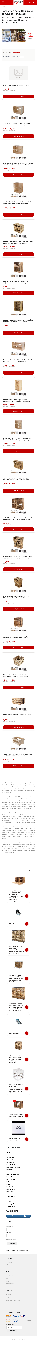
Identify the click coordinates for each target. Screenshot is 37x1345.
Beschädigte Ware (10, 1275)
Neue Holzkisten (11, 1189)
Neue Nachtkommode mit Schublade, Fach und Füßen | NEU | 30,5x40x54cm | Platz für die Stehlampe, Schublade (18, 597)
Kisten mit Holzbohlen (12, 1174)
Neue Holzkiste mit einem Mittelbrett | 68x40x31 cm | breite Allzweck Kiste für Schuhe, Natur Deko (17, 360)
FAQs (7, 1278)
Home (3, 6)
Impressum (8, 1297)
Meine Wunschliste (19, 1216)
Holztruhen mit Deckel (12, 1172)
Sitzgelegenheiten (11, 1204)
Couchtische (10, 1162)
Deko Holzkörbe (11, 1164)
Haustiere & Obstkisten (13, 1167)
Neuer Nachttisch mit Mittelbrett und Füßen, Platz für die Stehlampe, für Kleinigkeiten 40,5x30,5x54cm (18, 636)
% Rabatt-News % (11, 1324)
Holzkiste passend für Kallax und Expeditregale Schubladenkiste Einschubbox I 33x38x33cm (15, 675)
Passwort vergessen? (11, 1250)
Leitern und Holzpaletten (13, 1182)
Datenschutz (8, 1294)
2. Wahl (8, 1155)
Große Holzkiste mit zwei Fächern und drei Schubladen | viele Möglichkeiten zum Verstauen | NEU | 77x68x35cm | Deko (18, 557)
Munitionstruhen (11, 1186)
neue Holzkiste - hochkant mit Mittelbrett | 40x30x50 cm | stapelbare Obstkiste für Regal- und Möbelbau (18, 202)
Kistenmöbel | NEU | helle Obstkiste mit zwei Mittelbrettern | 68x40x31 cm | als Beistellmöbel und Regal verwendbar (17, 400)
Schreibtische (10, 1196)
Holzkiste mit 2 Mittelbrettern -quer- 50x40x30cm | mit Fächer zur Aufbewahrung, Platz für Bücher (18, 320)
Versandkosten (23, 861)
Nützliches (9, 1191)
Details (18, 96)
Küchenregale (10, 1179)
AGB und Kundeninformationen (13, 1300)
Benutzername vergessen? (22, 1250)
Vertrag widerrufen (10, 1283)
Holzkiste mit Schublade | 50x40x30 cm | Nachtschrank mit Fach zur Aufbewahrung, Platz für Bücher (18, 242)
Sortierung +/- (17, 52)
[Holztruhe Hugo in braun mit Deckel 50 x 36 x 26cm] (18, 73)
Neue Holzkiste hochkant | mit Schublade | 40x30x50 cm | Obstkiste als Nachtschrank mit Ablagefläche (17, 282)
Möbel (8, 1184)
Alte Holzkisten (10, 1159)
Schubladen (10, 1199)
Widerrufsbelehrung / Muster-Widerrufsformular (17, 1303)
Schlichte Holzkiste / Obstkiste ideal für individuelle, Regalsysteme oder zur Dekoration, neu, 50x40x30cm (17, 124)
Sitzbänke (9, 1201)
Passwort (8, 1232)
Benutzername (10, 1226)
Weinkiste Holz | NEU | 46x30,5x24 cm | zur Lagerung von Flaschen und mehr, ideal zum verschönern (17, 754)
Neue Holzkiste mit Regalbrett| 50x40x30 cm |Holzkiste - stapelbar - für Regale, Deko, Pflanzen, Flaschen (18, 163)
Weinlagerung (10, 1206)
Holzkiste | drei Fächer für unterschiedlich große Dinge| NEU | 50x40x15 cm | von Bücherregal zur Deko (18, 478)
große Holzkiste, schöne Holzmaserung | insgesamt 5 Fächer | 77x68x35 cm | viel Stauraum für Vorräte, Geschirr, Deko (17, 518)
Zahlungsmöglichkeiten (11, 1264)
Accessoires (10, 1157)
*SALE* (8, 1152)
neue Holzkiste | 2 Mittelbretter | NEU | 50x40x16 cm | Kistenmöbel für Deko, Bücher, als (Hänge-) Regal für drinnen (17, 439)
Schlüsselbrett (10, 1194)
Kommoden (9, 1177)
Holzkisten (9, 1169)
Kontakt (7, 1281)
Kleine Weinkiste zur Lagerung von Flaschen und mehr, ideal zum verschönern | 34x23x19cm (18, 715)
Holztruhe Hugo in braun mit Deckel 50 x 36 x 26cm (17, 85)
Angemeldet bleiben (12, 1239)
